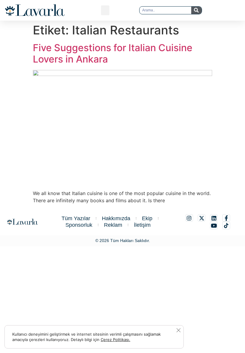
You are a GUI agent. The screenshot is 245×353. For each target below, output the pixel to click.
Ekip (147, 218)
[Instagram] (189, 218)
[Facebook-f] (226, 218)
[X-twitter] (201, 218)
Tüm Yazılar (76, 218)
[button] (105, 10)
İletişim (142, 225)
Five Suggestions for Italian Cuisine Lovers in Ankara (112, 53)
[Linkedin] (214, 218)
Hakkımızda (116, 218)
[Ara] (196, 10)
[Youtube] (214, 225)
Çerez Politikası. (115, 339)
